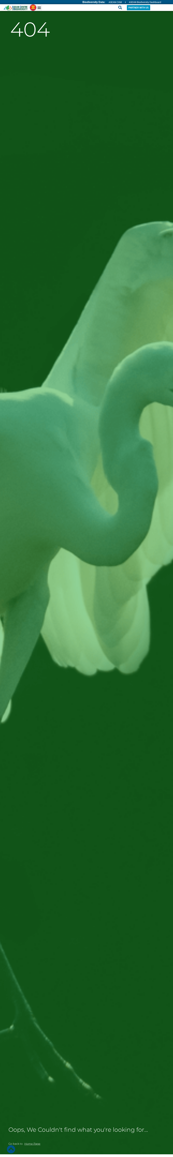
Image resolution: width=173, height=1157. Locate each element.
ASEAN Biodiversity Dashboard (145, 2)
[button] (39, 7)
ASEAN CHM (115, 2)
